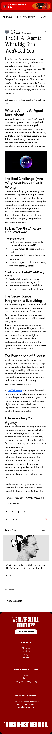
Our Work (26, 657)
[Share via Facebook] (6, 511)
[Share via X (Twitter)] (12, 511)
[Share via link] (24, 511)
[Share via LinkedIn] (18, 511)
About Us (26, 648)
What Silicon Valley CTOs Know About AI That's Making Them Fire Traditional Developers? (26, 567)
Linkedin (25, 678)
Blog (26, 654)
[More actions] (45, 31)
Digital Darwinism (12, 503)
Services (26, 651)
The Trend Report (26, 17)
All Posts (7, 17)
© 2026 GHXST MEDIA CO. (26, 725)
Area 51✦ (29, 707)
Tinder (26, 675)
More (43, 17)
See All (44, 530)
